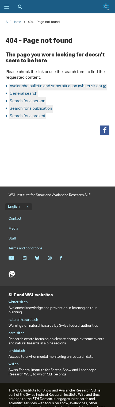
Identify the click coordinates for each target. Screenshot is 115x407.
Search (20, 6)
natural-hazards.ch (23, 320)
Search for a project (27, 116)
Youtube (11, 258)
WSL (12, 274)
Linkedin (24, 258)
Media (13, 228)
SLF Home (13, 22)
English (14, 206)
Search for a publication (31, 109)
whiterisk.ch (18, 302)
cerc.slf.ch (16, 333)
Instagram (49, 258)
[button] (104, 130)
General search (23, 94)
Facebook (61, 258)
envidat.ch (17, 351)
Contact (15, 218)
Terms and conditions (26, 248)
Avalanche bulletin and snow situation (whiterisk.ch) (56, 86)
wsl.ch (13, 364)
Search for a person (27, 101)
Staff (12, 238)
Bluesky (37, 258)
